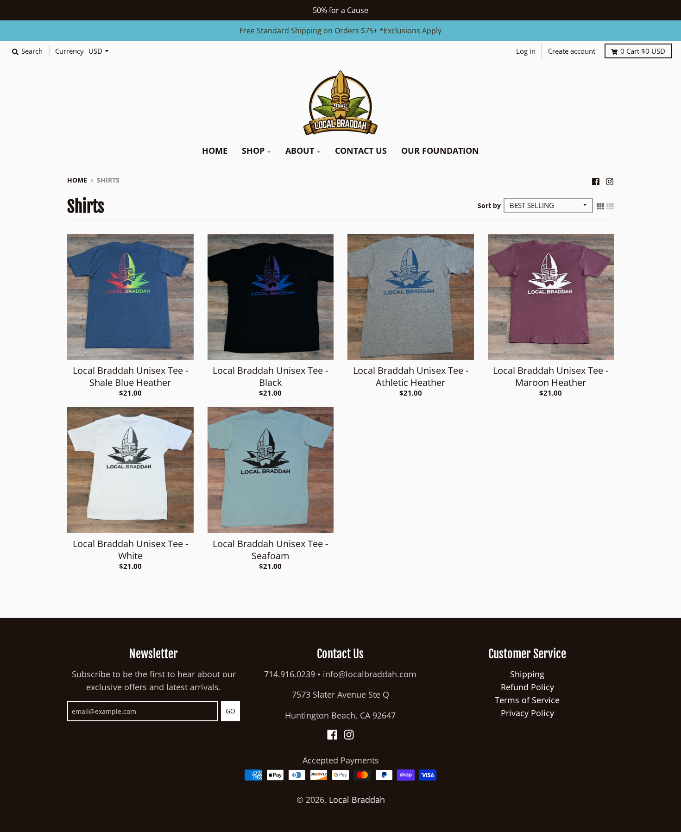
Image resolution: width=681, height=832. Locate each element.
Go (230, 710)
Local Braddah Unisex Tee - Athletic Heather (410, 376)
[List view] (610, 205)
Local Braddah (357, 799)
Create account (571, 51)
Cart (642, 51)
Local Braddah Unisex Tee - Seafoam (270, 549)
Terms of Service (527, 700)
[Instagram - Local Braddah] (609, 179)
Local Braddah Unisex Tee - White (130, 549)
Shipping (527, 674)
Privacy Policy (527, 713)
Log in (526, 51)
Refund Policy (527, 687)
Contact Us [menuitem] (361, 150)
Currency (69, 51)
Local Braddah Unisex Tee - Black (270, 376)
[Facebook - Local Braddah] (596, 179)
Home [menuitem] (214, 150)
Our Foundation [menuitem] (440, 150)
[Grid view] (600, 205)
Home (77, 180)
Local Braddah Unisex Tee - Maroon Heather (550, 376)
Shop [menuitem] (253, 150)
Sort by (489, 205)
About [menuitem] (299, 150)
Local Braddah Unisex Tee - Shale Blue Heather (130, 376)
